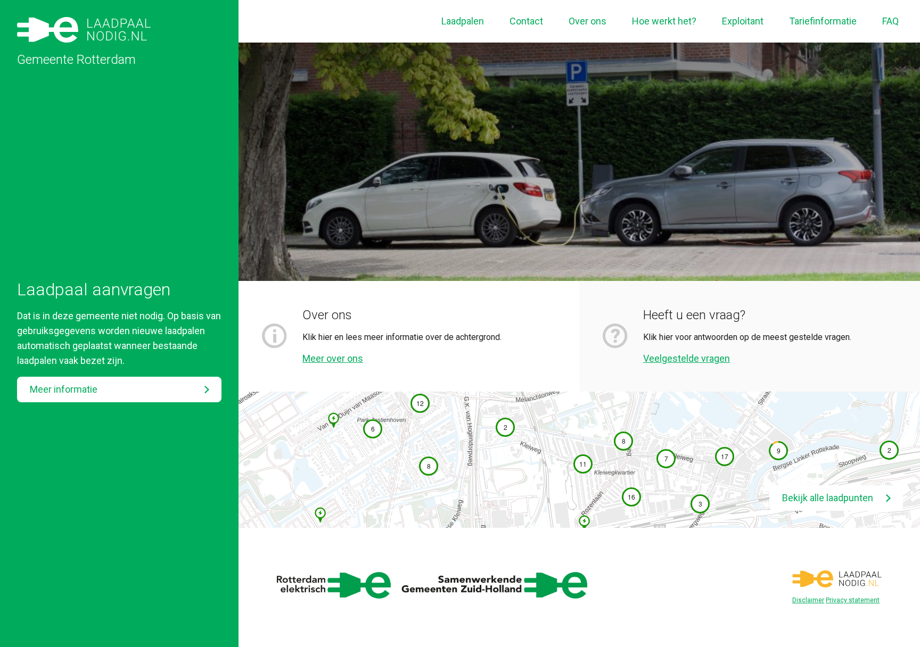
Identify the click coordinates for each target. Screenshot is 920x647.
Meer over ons (332, 358)
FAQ (890, 21)
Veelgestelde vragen (686, 358)
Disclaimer (808, 600)
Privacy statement (853, 600)
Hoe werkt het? (664, 21)
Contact (526, 21)
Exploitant (742, 21)
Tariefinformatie (823, 21)
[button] (372, 428)
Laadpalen (462, 21)
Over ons (587, 21)
